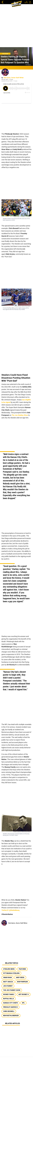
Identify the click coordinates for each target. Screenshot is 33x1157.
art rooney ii (24, 994)
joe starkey (8, 986)
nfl (23, 1003)
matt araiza (8, 982)
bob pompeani (22, 982)
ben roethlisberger (11, 1015)
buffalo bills (8, 999)
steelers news (9, 969)
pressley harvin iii (10, 1007)
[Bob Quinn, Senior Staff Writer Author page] (5, 72)
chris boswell (8, 1011)
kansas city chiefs (10, 1003)
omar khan (7, 977)
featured (22, 969)
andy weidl (20, 977)
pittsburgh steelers (11, 973)
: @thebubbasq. (10, 910)
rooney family (8, 994)
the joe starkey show (11, 990)
